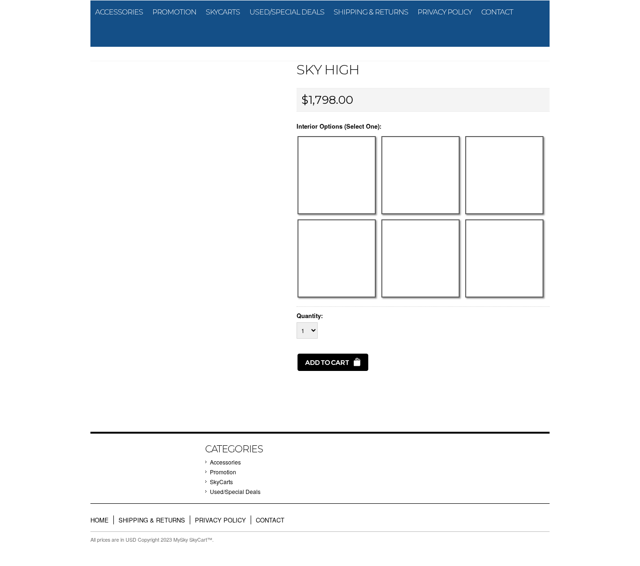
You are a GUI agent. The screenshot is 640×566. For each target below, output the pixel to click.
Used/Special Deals (286, 11)
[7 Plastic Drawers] (422, 214)
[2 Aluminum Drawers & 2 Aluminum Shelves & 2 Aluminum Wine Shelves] (422, 297)
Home (99, 519)
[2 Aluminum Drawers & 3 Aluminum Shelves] (338, 297)
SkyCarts (223, 11)
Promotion (174, 11)
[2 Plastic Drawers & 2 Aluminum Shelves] (505, 214)
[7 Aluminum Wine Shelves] (505, 297)
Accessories (119, 11)
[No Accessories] (338, 214)
